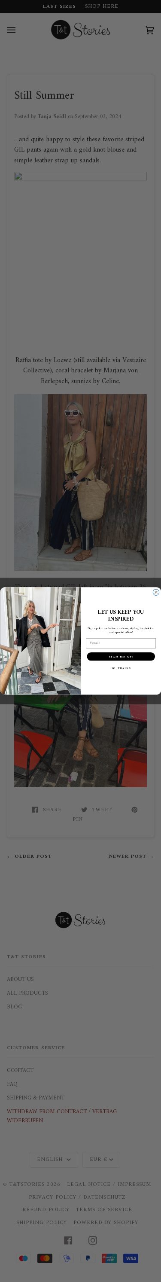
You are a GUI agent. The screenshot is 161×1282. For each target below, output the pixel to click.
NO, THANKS (120, 669)
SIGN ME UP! (121, 656)
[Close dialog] (156, 592)
